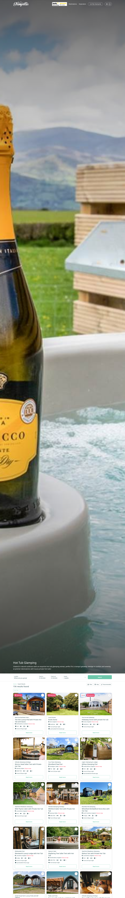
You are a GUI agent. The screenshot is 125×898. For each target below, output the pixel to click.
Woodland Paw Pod (55, 764)
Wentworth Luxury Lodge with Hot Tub (29, 853)
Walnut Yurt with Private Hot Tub (93, 853)
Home (14, 684)
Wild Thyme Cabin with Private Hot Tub (29, 809)
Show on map (31, 724)
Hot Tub (16, 690)
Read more (29, 732)
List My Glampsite (95, 4)
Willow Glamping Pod (89, 764)
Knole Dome (52, 720)
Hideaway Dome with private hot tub (95, 720)
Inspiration (82, 4)
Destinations (73, 4)
